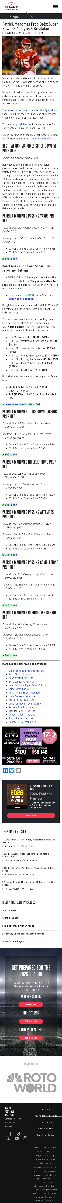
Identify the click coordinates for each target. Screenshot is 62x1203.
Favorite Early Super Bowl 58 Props (28, 685)
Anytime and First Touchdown (25, 692)
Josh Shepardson (13, 860)
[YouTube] (17, 1138)
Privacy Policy (45, 1122)
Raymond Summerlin (16, 33)
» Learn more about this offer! (21, 404)
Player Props (27, 925)
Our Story (45, 1109)
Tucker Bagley (12, 889)
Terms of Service (45, 1128)
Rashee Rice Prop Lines (22, 707)
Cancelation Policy (45, 1135)
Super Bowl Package (21, 298)
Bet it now (11, 258)
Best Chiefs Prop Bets (21, 674)
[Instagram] (25, 1138)
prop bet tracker (22, 124)
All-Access (10, 910)
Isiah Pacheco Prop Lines (22, 696)
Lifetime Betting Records (45, 1116)
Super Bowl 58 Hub (41, 138)
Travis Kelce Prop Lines (22, 718)
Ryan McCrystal (13, 846)
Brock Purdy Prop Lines (21, 699)
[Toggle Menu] (57, 6)
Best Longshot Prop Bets (23, 681)
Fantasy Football (35, 933)
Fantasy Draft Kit (14, 933)
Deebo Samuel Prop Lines (23, 714)
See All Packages (14, 941)
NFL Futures (10, 925)
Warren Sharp (12, 875)
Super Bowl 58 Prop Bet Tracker (26, 670)
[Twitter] (8, 1138)
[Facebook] (11, 1134)
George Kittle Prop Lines (22, 721)
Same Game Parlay (19, 688)
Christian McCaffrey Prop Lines (26, 703)
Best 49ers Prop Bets (21, 677)
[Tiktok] (19, 1134)
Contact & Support (13, 1119)
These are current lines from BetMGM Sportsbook (30, 110)
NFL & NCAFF (11, 918)
